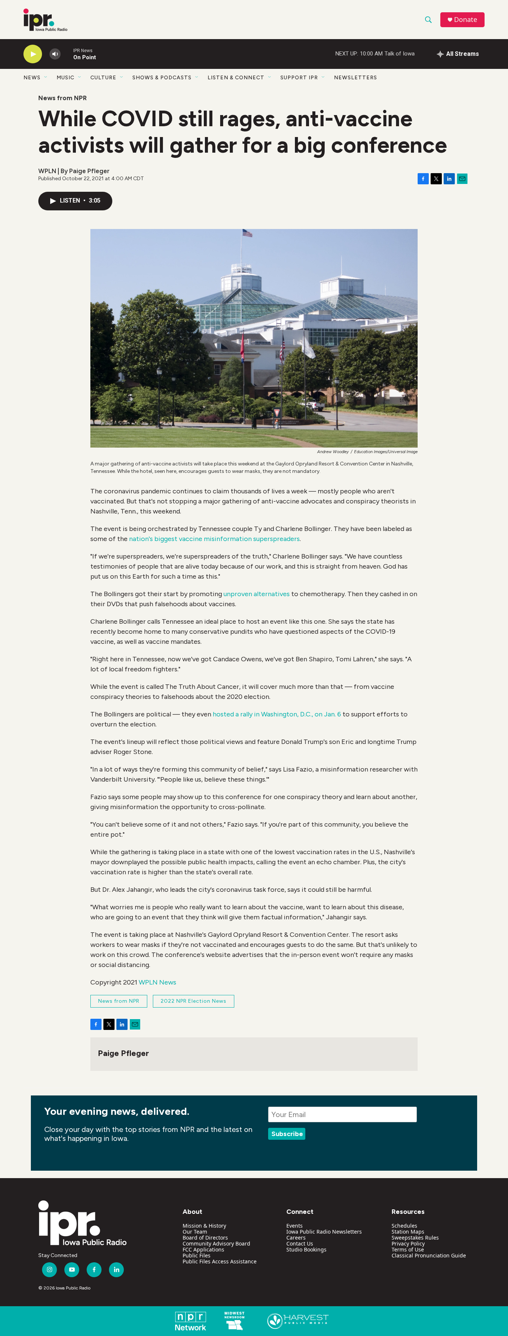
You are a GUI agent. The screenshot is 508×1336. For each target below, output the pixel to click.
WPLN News (157, 982)
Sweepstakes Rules (415, 1237)
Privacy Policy (408, 1243)
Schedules (404, 1225)
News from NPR (62, 98)
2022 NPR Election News (193, 1001)
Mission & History (204, 1225)
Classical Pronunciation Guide (429, 1255)
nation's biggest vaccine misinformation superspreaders (214, 539)
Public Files (196, 1255)
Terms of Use (408, 1249)
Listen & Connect (236, 77)
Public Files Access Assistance (220, 1261)
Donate (465, 19)
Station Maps (408, 1231)
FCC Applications (203, 1249)
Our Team (195, 1231)
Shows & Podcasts (162, 77)
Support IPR (299, 77)
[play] (33, 54)
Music (65, 77)
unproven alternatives (257, 594)
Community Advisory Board (216, 1243)
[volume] (55, 54)
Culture (103, 77)
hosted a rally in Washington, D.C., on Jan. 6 (277, 714)
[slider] (67, 54)
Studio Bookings (306, 1249)
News (32, 77)
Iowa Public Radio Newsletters (324, 1231)
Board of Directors (205, 1237)
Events (294, 1225)
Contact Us (299, 1243)
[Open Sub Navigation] (46, 77)
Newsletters (355, 77)
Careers (296, 1237)
